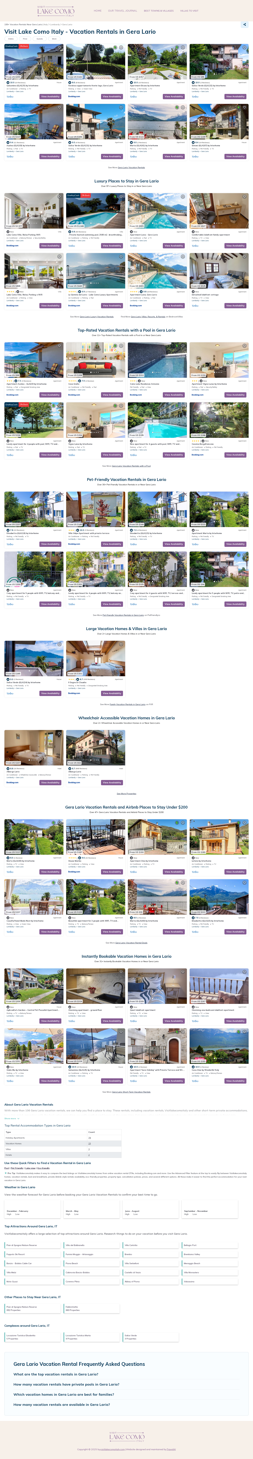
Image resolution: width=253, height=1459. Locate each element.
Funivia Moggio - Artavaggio (79, 1254)
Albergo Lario (13, 771)
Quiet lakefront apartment (142, 1010)
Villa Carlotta (131, 1245)
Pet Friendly (17, 1168)
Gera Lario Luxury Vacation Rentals (97, 316)
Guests (40, 39)
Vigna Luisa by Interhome (80, 444)
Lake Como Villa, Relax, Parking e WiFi (24, 294)
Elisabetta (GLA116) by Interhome (23, 533)
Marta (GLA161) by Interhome (144, 145)
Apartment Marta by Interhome (207, 533)
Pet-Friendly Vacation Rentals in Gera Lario (123, 615)
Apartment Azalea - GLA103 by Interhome (27, 384)
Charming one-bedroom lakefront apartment (213, 1010)
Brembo (128, 1254)
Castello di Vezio (133, 1272)
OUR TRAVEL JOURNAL (122, 10)
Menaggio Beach (192, 1263)
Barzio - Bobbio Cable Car (19, 1263)
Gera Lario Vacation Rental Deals (131, 942)
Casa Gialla (73, 384)
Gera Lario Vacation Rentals (131, 167)
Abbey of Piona (132, 1281)
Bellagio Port (190, 1245)
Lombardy (10, 91)
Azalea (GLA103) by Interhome (21, 145)
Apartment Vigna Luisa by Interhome (209, 384)
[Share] (245, 24)
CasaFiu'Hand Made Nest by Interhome (25, 921)
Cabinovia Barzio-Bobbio (78, 1272)
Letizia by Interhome (201, 861)
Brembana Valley (192, 1254)
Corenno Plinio (73, 1281)
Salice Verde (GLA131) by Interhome (85, 145)
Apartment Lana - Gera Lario (144, 235)
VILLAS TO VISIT (189, 10)
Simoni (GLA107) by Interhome (206, 145)
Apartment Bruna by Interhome (145, 85)
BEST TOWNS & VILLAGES (159, 10)
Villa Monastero (191, 1272)
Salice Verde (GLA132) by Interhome (209, 85)
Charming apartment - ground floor (85, 1010)
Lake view (30, 1168)
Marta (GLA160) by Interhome (21, 861)
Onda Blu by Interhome (17, 1070)
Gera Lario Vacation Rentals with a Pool (131, 466)
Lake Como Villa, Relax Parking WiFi (23, 235)
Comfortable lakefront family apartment (211, 235)
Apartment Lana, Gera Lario (143, 294)
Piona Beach (72, 1263)
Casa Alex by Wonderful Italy (205, 1070)
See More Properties (126, 793)
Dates (11, 39)
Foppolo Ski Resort (16, 1254)
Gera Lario (19, 91)
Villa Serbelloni (132, 1263)
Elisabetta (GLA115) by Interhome (146, 533)
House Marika (74, 861)
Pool (6, 1168)
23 (89, 1143)
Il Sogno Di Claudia (77, 682)
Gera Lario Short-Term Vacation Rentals (131, 1092)
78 (89, 1137)
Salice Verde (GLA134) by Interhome (23, 682)
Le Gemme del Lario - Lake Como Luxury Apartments (93, 294)
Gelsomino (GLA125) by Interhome (22, 85)
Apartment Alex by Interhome (144, 861)
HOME (98, 10)
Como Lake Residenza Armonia (144, 384)
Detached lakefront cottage (205, 294)
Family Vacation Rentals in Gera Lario (128, 704)
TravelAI (171, 1449)
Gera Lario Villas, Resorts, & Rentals (148, 316)
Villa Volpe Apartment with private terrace (88, 533)
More (54, 39)
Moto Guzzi (12, 1281)
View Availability (50, 96)
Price (25, 39)
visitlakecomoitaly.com (112, 1449)
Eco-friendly (43, 1168)
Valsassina (189, 1281)
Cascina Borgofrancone (203, 444)
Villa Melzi (11, 1272)
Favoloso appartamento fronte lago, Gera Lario (90, 85)
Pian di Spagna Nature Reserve (22, 1245)
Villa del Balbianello (75, 1245)
